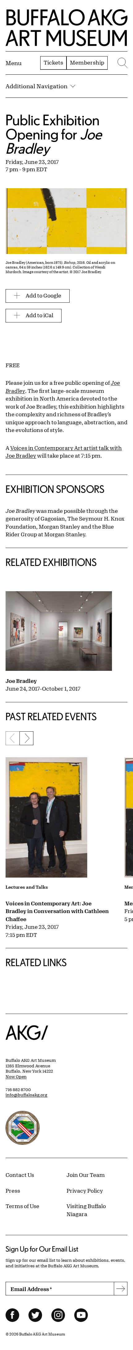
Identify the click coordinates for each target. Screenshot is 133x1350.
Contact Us (20, 1175)
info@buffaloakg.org (26, 1094)
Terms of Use (22, 1206)
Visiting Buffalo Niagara (86, 1210)
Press (13, 1190)
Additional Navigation (36, 86)
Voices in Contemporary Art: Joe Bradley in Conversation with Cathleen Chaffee (57, 911)
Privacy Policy (84, 1190)
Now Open (16, 1076)
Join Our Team (85, 1175)
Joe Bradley (21, 681)
